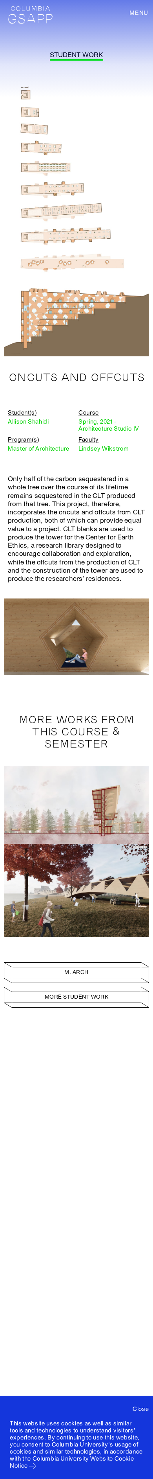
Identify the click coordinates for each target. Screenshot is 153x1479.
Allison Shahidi (28, 421)
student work (76, 55)
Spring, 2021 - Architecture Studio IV (108, 425)
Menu (138, 12)
